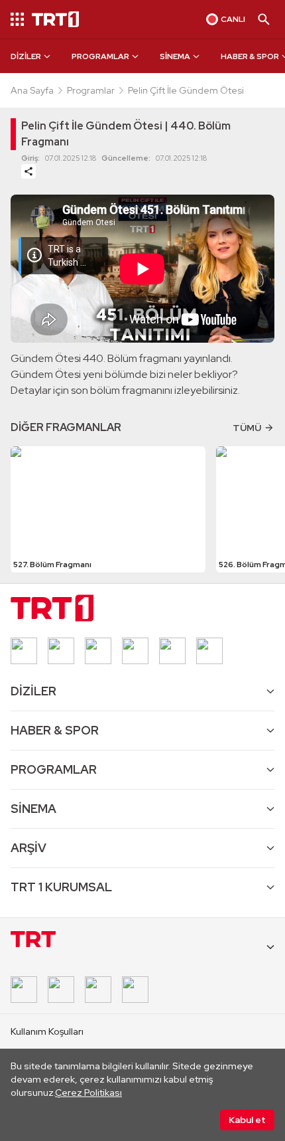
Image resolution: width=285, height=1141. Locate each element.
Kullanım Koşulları (47, 1031)
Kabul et (247, 1120)
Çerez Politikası (88, 1092)
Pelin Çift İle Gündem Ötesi (186, 90)
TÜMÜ (247, 428)
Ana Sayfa (32, 90)
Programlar (91, 90)
